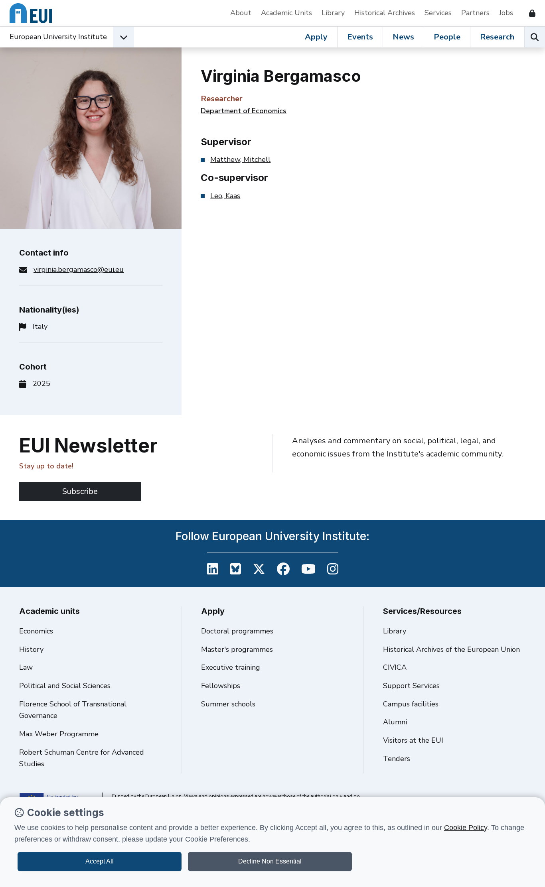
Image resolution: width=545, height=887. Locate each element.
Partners (475, 13)
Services (438, 13)
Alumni (395, 722)
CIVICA (395, 667)
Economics (36, 631)
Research (497, 36)
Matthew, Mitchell (240, 159)
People (447, 36)
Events (360, 36)
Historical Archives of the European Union (451, 649)
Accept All (99, 861)
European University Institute (58, 36)
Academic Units (286, 13)
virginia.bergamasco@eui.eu (79, 269)
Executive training (230, 667)
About (240, 13)
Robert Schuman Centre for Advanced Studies (81, 758)
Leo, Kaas (225, 196)
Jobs (506, 13)
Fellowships (220, 685)
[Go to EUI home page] (31, 13)
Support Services (411, 685)
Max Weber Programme (59, 734)
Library (333, 13)
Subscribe (80, 491)
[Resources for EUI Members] (529, 13)
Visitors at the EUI (413, 740)
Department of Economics (243, 111)
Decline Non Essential (270, 861)
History (31, 649)
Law (26, 667)
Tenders (396, 758)
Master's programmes (237, 649)
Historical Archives (384, 13)
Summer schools (228, 704)
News (403, 36)
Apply (316, 36)
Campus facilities (410, 704)
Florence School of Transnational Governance (72, 710)
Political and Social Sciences (65, 685)
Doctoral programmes (237, 631)
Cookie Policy (465, 828)
